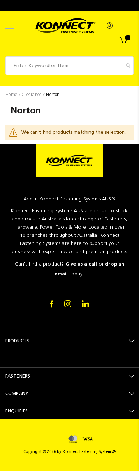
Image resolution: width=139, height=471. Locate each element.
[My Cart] (124, 40)
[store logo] (65, 25)
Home (12, 94)
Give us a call (81, 264)
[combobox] (69, 66)
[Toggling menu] (9, 26)
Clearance (32, 94)
